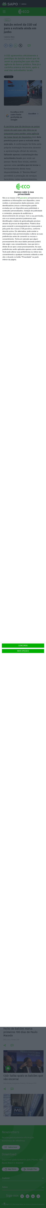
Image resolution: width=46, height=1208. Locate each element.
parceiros (23, 198)
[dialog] (23, 604)
